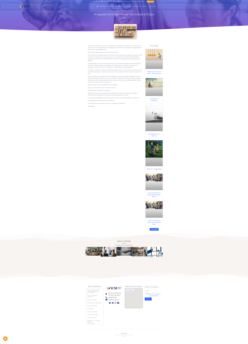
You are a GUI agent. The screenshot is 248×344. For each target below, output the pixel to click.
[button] (234, 6)
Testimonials (129, 6)
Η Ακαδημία (103, 6)
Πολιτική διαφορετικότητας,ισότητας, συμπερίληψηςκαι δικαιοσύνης (94, 291)
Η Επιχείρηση (90, 308)
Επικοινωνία (152, 6)
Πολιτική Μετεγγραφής (92, 314)
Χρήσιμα (144, 6)
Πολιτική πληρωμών (92, 305)
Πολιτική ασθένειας (92, 317)
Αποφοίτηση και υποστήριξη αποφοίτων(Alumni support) (93, 322)
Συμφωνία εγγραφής (92, 299)
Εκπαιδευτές (137, 6)
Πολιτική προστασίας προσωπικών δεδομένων (124, 334)
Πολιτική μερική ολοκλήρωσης (94, 302)
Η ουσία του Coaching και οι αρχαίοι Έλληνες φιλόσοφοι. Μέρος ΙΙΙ (154, 194)
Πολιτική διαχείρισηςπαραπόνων (92, 296)
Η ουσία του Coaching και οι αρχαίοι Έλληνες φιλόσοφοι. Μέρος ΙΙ (154, 222)
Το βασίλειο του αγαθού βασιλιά (154, 169)
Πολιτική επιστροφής (92, 311)
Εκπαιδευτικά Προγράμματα (115, 6)
